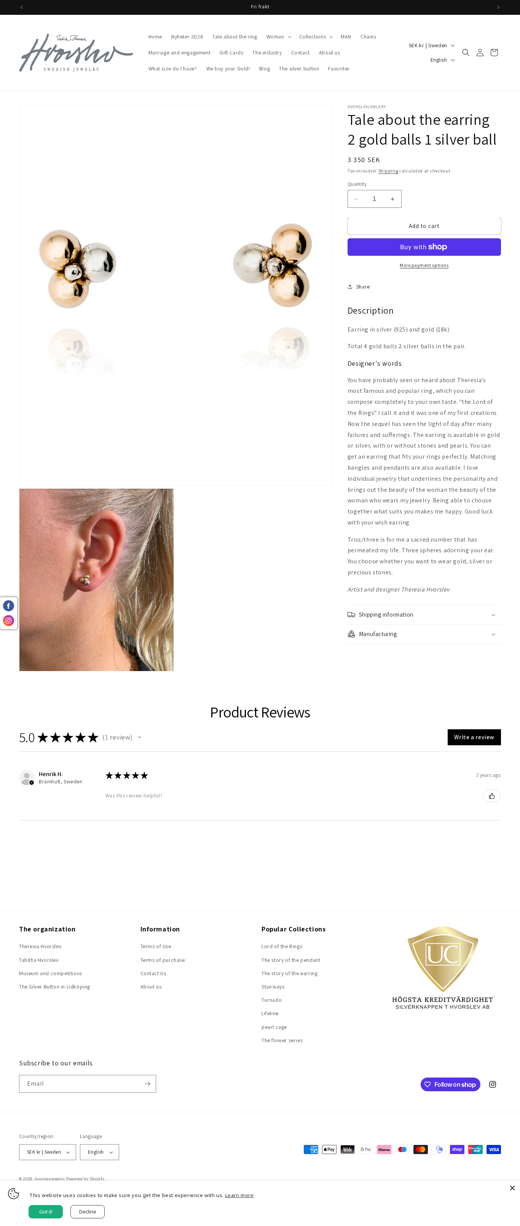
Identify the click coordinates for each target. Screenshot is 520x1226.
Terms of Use (155, 946)
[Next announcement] (498, 7)
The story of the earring (289, 973)
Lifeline (270, 1013)
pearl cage (274, 1027)
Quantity (357, 184)
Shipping (388, 171)
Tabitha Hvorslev (39, 960)
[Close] (512, 1188)
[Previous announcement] (21, 7)
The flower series (282, 1040)
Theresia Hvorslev (40, 946)
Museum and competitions (50, 973)
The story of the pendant (291, 960)
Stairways (273, 986)
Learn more (239, 1195)
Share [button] (363, 286)
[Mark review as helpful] (492, 796)
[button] (278, 37)
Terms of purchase (162, 960)
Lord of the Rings (282, 946)
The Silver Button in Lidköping (54, 986)
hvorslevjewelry (50, 1178)
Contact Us (153, 973)
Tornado (272, 999)
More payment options (424, 265)
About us (151, 986)
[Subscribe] (147, 1084)
